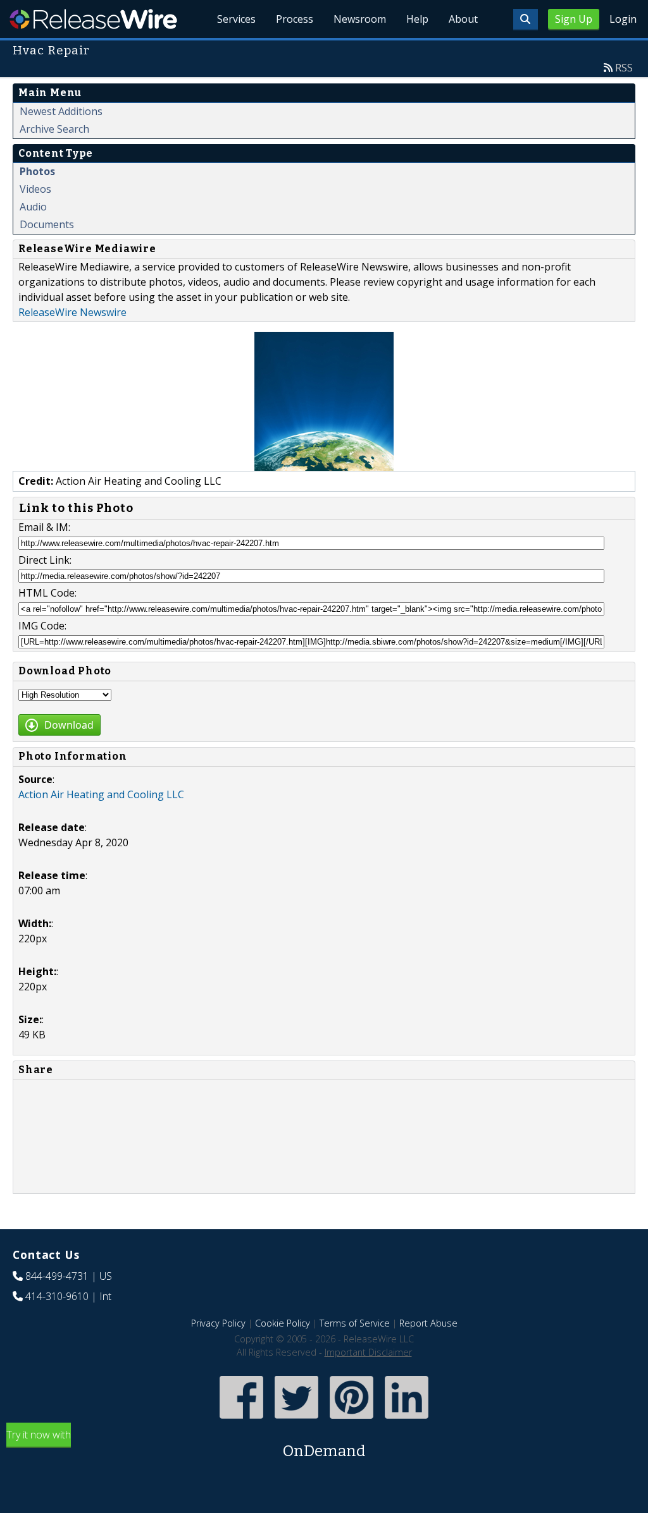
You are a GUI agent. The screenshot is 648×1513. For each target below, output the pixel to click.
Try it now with (185, 1444)
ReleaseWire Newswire (72, 312)
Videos (35, 189)
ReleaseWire (93, 19)
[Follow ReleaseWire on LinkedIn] (406, 1420)
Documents (47, 224)
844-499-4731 (57, 1276)
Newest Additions (61, 111)
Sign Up (573, 19)
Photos (37, 171)
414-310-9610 (57, 1296)
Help (417, 19)
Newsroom (359, 19)
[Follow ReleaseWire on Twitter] (296, 1420)
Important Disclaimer (368, 1352)
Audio (33, 207)
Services (236, 19)
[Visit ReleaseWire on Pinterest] (351, 1420)
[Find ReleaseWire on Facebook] (241, 1420)
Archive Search (54, 129)
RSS (624, 68)
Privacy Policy (218, 1323)
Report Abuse (428, 1323)
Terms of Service (355, 1323)
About (463, 19)
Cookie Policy (282, 1323)
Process (294, 19)
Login (623, 19)
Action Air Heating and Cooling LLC (101, 794)
